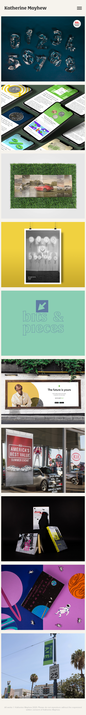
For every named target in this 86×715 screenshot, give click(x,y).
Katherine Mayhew (25, 8)
